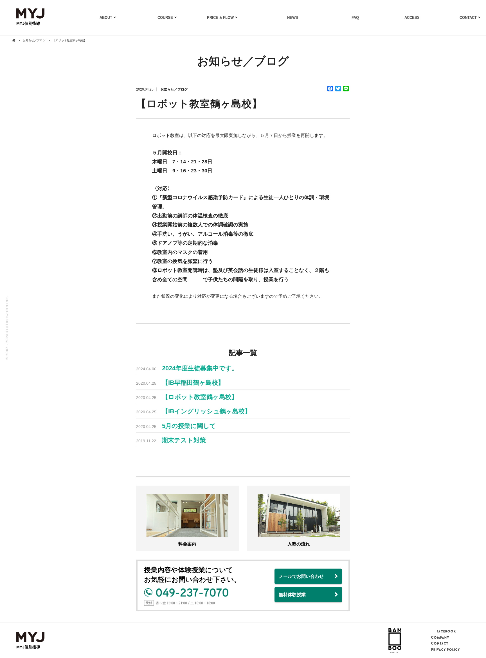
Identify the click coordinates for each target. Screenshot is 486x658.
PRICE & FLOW (220, 17)
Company (440, 637)
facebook (446, 631)
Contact (439, 643)
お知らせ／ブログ (174, 89)
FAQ (355, 17)
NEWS (292, 17)
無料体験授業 (292, 594)
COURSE (165, 17)
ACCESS (412, 17)
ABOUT (106, 17)
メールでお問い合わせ (301, 576)
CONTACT (468, 17)
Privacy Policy (445, 649)
